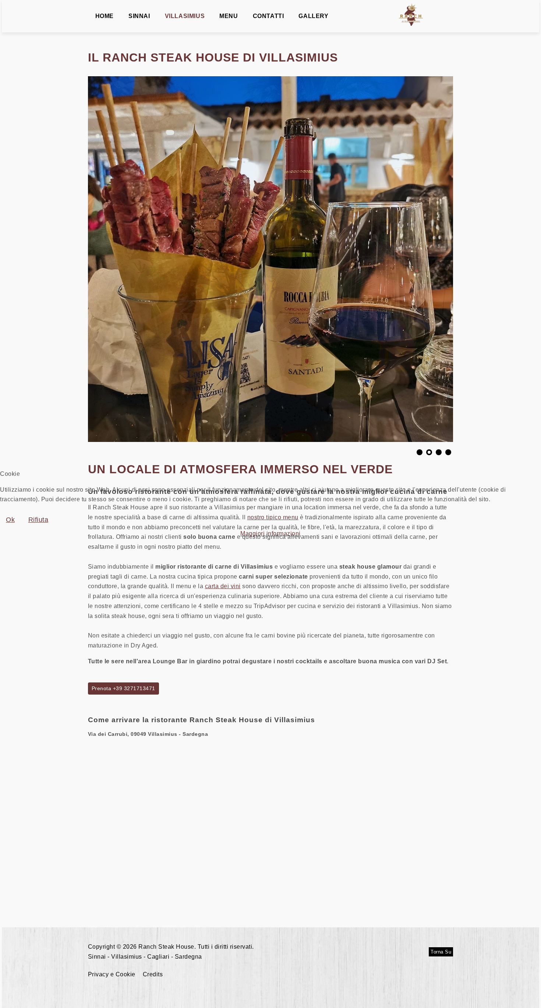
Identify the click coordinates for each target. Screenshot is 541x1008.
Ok (10, 519)
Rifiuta (38, 519)
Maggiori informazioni (270, 533)
